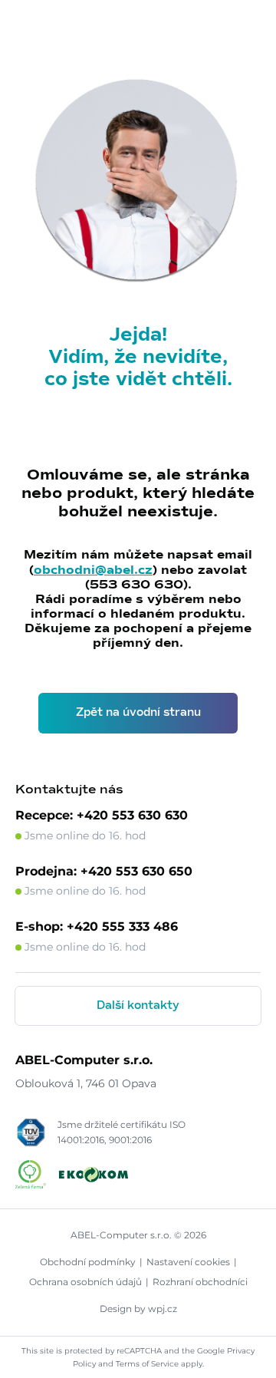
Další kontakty (138, 1006)
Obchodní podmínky (88, 1262)
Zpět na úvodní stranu (138, 712)
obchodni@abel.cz (93, 570)
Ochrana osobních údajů (85, 1281)
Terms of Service (147, 1364)
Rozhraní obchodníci (200, 1281)
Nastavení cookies (188, 1262)
